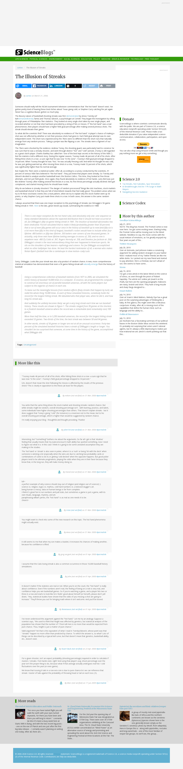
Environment (56, 59)
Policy (96, 59)
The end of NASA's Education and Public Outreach (38, 706)
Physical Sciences (38, 59)
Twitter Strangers (128, 244)
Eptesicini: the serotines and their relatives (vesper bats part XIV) (143, 707)
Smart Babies (126, 291)
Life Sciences (21, 59)
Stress (122, 267)
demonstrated (72, 116)
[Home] (40, 52)
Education (86, 59)
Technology (137, 59)
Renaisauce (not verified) (72, 609)
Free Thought (152, 59)
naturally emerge (90, 264)
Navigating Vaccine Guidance (134, 192)
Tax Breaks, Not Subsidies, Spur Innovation (141, 184)
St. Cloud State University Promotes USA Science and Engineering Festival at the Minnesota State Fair (89, 708)
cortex (20, 67)
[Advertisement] (91, 23)
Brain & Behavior (120, 59)
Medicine (105, 59)
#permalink (101, 395)
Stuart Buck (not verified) (71, 648)
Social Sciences (72, 59)
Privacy (57, 754)
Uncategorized (30, 344)
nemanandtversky (26, 118)
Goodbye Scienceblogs (130, 220)
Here (36, 205)
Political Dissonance (129, 314)
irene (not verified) (74, 510)
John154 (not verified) (73, 429)
